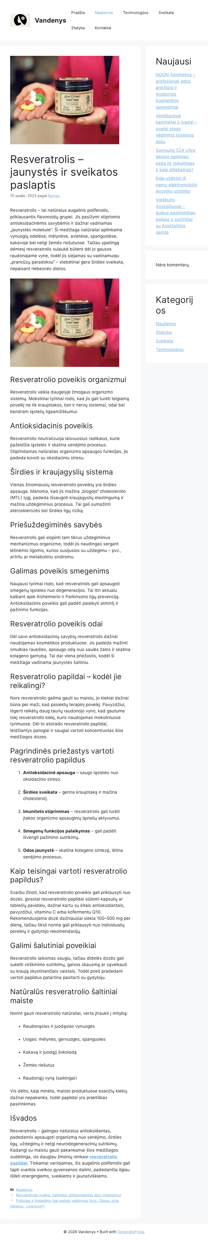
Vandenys (50, 20)
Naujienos (104, 12)
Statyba (78, 27)
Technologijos (135, 12)
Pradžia (78, 12)
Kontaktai (103, 27)
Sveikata (166, 12)
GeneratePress (131, 1231)
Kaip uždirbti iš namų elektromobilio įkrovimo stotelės (176, 185)
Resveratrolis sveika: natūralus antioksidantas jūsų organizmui (68, 1195)
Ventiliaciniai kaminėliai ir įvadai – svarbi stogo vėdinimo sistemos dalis (176, 128)
